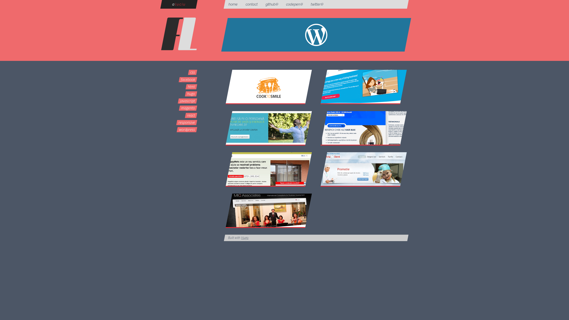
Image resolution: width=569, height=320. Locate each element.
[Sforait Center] (269, 128)
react (191, 115)
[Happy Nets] (269, 169)
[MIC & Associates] (269, 210)
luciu (179, 4)
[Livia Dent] (364, 169)
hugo (191, 93)
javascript (187, 100)
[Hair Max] (364, 128)
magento (188, 108)
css (192, 72)
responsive (186, 122)
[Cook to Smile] (269, 86)
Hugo (244, 238)
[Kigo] (364, 86)
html (191, 86)
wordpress (187, 129)
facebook (188, 79)
